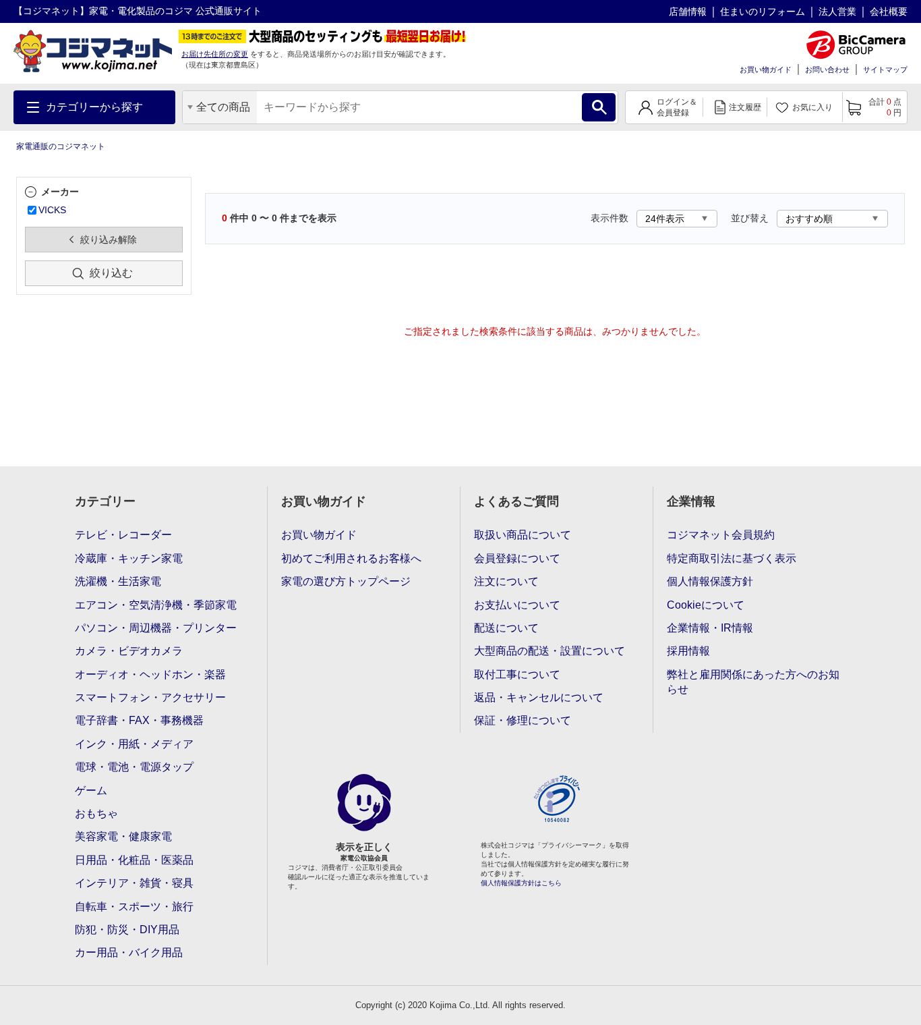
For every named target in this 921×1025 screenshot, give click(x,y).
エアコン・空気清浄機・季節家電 (156, 605)
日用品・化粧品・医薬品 (134, 860)
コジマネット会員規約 (721, 535)
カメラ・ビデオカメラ (129, 651)
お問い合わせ (827, 69)
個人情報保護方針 (710, 581)
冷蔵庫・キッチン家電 (129, 558)
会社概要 (889, 11)
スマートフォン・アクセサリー (150, 697)
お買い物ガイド (766, 69)
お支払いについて (517, 605)
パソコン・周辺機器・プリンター (156, 628)
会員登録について (517, 558)
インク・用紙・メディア (134, 744)
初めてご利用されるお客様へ (351, 558)
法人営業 (837, 11)
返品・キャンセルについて (538, 697)
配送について (506, 628)
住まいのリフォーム (762, 11)
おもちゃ (96, 813)
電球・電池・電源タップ (134, 767)
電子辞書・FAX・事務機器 (139, 720)
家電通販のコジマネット (60, 146)
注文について (506, 581)
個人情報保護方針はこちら (521, 883)
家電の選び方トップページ (346, 581)
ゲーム (91, 790)
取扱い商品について (522, 535)
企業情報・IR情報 (710, 628)
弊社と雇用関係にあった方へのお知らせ (753, 682)
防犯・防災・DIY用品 (127, 929)
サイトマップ (885, 69)
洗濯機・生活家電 (118, 581)
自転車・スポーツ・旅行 (134, 906)
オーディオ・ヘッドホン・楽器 (150, 674)
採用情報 (688, 651)
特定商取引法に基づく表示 (731, 558)
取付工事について (517, 674)
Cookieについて (705, 605)
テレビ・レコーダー (123, 535)
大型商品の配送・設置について (549, 651)
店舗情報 (688, 11)
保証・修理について (522, 720)
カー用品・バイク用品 (129, 952)
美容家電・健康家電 (123, 836)
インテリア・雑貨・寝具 (134, 883)
